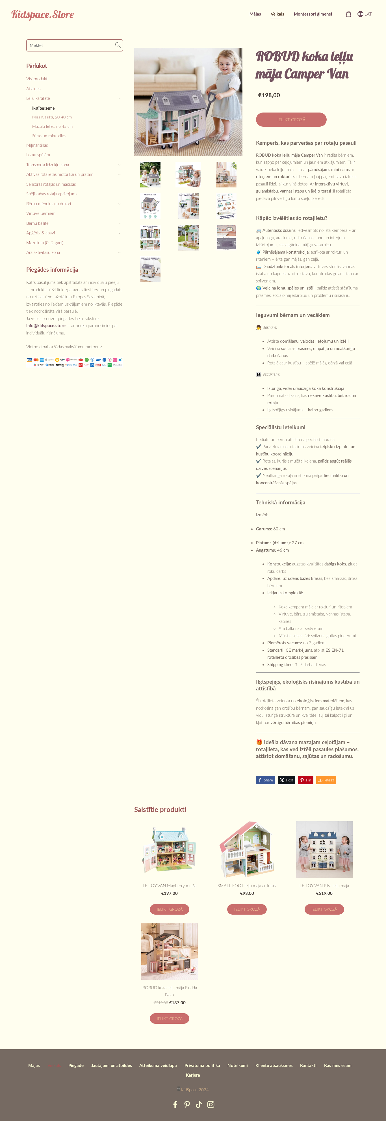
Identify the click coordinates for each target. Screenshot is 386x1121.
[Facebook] (175, 1104)
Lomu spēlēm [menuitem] (38, 154)
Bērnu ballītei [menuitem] (37, 223)
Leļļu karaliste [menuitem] (38, 98)
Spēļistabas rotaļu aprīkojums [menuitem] (51, 193)
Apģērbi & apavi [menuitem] (40, 233)
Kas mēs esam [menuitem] (338, 1065)
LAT (367, 14)
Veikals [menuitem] (277, 14)
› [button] (120, 98)
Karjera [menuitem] (193, 1075)
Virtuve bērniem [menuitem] (40, 213)
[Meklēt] (118, 45)
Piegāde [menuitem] (76, 1065)
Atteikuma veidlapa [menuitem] (158, 1065)
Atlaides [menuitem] (33, 88)
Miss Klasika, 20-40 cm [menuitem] (52, 117)
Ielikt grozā (291, 119)
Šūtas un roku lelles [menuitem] (49, 135)
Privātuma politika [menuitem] (202, 1065)
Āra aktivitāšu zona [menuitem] (43, 252)
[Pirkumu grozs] (348, 14)
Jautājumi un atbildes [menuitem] (111, 1065)
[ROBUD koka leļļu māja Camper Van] (150, 174)
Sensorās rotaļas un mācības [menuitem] (51, 184)
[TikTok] (199, 1104)
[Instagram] (210, 1104)
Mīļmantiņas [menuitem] (37, 145)
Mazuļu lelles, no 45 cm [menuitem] (52, 126)
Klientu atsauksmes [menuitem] (274, 1065)
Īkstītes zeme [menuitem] (43, 108)
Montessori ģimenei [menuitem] (313, 14)
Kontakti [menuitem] (308, 1065)
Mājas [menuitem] (255, 14)
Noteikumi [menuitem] (237, 1065)
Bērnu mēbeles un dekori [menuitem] (48, 203)
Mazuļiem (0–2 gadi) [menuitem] (44, 242)
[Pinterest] (187, 1104)
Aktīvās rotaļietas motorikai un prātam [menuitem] (59, 174)
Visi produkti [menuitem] (37, 78)
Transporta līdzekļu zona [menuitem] (47, 164)
